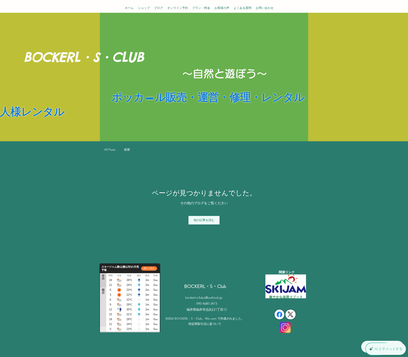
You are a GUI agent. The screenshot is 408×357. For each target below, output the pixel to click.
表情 (127, 149)
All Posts (109, 149)
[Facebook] (279, 314)
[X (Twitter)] (290, 314)
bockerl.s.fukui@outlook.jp (203, 298)
